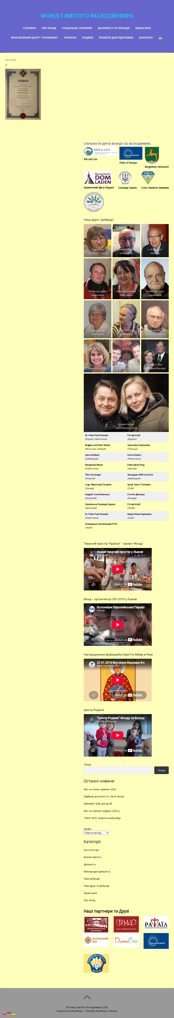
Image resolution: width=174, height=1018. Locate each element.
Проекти (70, 37)
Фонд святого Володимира (85, 1007)
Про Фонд (49, 28)
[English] (5, 1013)
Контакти (146, 37)
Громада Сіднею (127, 187)
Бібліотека (143, 28)
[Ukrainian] (160, 37)
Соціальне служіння (77, 28)
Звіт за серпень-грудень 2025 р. (102, 810)
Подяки (87, 37)
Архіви (87, 828)
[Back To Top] (86, 997)
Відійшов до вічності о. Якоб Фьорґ (104, 796)
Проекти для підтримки (116, 37)
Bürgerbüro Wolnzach (157, 166)
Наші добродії (92, 878)
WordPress (77, 1011)
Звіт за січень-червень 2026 (100, 789)
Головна (29, 28)
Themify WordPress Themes (101, 1011)
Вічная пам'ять (92, 857)
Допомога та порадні (114, 28)
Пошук (87, 764)
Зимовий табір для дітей (98, 803)
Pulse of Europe (128, 162)
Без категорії (91, 850)
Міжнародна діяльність (97, 871)
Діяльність (90, 864)
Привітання (90, 893)
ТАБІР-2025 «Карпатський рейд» (102, 818)
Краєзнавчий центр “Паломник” (34, 37)
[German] (9, 1013)
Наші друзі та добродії (96, 885)
